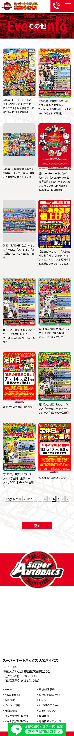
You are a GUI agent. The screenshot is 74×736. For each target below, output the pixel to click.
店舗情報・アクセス (50, 721)
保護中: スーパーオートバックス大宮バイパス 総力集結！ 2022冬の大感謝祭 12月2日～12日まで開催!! (18, 106)
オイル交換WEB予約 (16, 721)
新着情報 (10, 700)
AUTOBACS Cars (48, 705)
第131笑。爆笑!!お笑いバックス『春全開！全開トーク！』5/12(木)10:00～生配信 (18, 480)
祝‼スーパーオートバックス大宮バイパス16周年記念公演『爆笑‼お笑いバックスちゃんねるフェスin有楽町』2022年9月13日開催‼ (54, 181)
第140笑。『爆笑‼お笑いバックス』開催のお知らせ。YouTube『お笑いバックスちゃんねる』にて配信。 (54, 107)
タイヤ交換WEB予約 (16, 716)
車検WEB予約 (47, 689)
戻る (37, 525)
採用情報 (44, 716)
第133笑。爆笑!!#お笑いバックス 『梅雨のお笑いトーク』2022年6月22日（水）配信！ (19, 336)
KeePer (43, 700)
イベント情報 (12, 705)
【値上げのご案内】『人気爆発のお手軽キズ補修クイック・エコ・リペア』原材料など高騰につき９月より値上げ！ (54, 260)
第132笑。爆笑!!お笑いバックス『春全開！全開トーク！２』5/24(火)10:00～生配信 (54, 408)
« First (28, 499)
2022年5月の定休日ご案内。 (54, 477)
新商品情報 (11, 710)
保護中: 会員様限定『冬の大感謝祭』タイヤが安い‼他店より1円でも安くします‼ (18, 173)
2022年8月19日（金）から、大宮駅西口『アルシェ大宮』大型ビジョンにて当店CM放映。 (19, 251)
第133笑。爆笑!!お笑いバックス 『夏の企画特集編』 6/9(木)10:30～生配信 (53, 333)
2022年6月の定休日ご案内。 (19, 407)
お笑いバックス (48, 710)
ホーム (8, 689)
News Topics (12, 694)
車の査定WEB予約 (49, 694)
